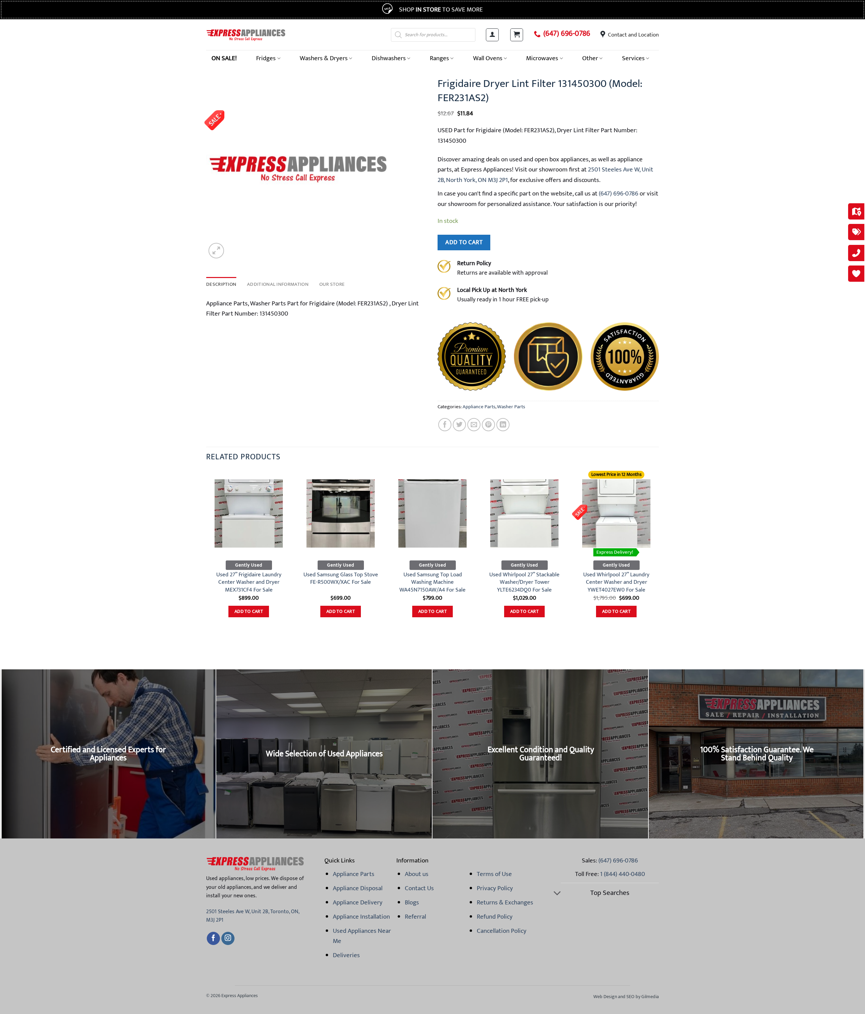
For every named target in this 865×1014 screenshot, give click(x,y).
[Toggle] (557, 893)
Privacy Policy (495, 888)
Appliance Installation (361, 916)
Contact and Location (633, 35)
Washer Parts (511, 406)
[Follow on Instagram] (227, 938)
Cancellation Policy (501, 930)
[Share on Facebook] (444, 424)
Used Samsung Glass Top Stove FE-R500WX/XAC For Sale (340, 578)
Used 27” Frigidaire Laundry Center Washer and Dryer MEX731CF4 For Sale (248, 582)
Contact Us (419, 888)
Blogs (412, 902)
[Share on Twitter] (459, 424)
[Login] (492, 34)
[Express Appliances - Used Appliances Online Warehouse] (246, 34)
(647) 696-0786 (566, 34)
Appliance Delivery (357, 902)
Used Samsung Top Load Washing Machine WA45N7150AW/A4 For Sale (432, 582)
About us (416, 874)
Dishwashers (389, 58)
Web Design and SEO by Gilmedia (626, 996)
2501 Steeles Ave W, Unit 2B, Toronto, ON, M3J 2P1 (252, 916)
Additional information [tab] (277, 284)
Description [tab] (221, 284)
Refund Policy (495, 916)
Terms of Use (494, 874)
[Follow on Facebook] (213, 938)
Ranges (439, 58)
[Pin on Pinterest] (488, 424)
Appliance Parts (479, 406)
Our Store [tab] (332, 284)
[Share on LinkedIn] (503, 424)
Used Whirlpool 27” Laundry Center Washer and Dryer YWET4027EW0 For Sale (616, 582)
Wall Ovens (487, 58)
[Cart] (516, 34)
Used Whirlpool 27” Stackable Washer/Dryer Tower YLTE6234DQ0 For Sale (524, 582)
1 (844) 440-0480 (622, 874)
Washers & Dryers (324, 58)
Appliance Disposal (357, 888)
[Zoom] (216, 250)
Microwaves (542, 58)
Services (633, 58)
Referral (415, 916)
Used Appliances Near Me (362, 935)
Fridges (266, 58)
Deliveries (346, 955)
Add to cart (464, 242)
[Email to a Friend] (473, 424)
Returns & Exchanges (505, 902)
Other (590, 58)
